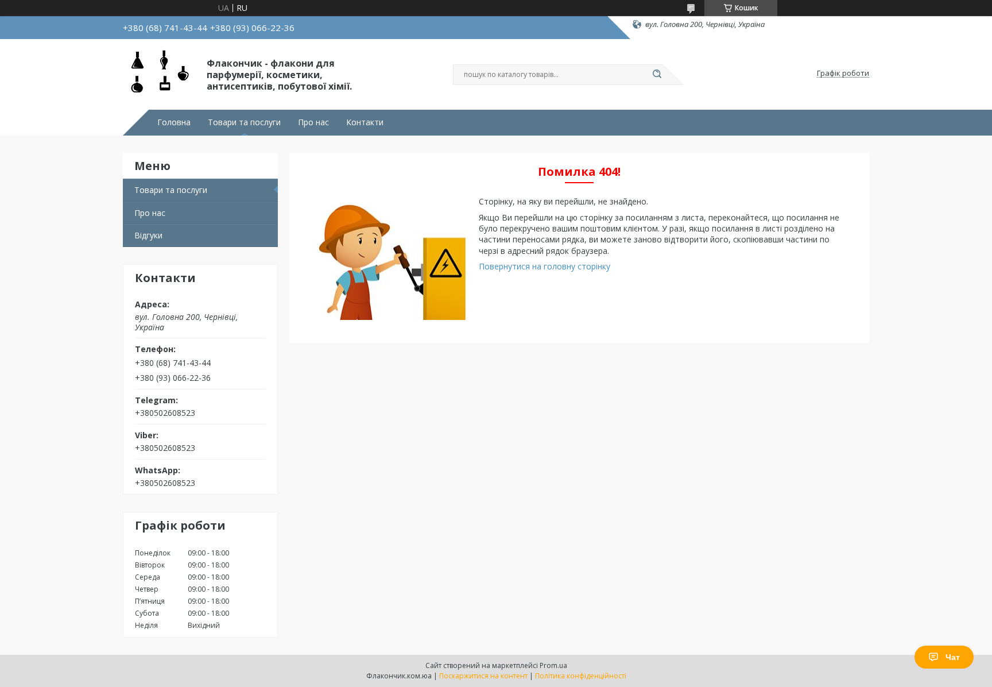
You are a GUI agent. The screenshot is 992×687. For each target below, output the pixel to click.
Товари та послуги (244, 122)
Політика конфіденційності (580, 676)
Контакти (364, 122)
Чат (953, 657)
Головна (174, 122)
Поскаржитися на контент (483, 676)
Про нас (313, 122)
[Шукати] (656, 74)
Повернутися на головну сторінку (544, 266)
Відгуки (148, 235)
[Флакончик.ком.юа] (159, 73)
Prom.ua (553, 665)
